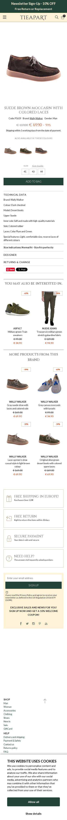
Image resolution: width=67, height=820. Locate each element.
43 (33, 171)
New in (7, 721)
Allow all (33, 801)
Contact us (9, 744)
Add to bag (33, 181)
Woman (8, 707)
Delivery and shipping (14, 737)
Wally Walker (36, 118)
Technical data (15, 194)
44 (41, 171)
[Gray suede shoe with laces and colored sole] (41, 150)
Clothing (8, 714)
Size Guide (37, 166)
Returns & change (17, 262)
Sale (6, 725)
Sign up (34, 585)
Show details (33, 813)
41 (25, 171)
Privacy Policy (26, 595)
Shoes (6, 718)
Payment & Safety (12, 740)
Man (6, 703)
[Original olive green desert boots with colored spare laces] (26, 150)
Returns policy (10, 748)
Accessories (10, 710)
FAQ (6, 751)
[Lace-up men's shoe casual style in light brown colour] (10, 150)
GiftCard (8, 728)
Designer (10, 254)
